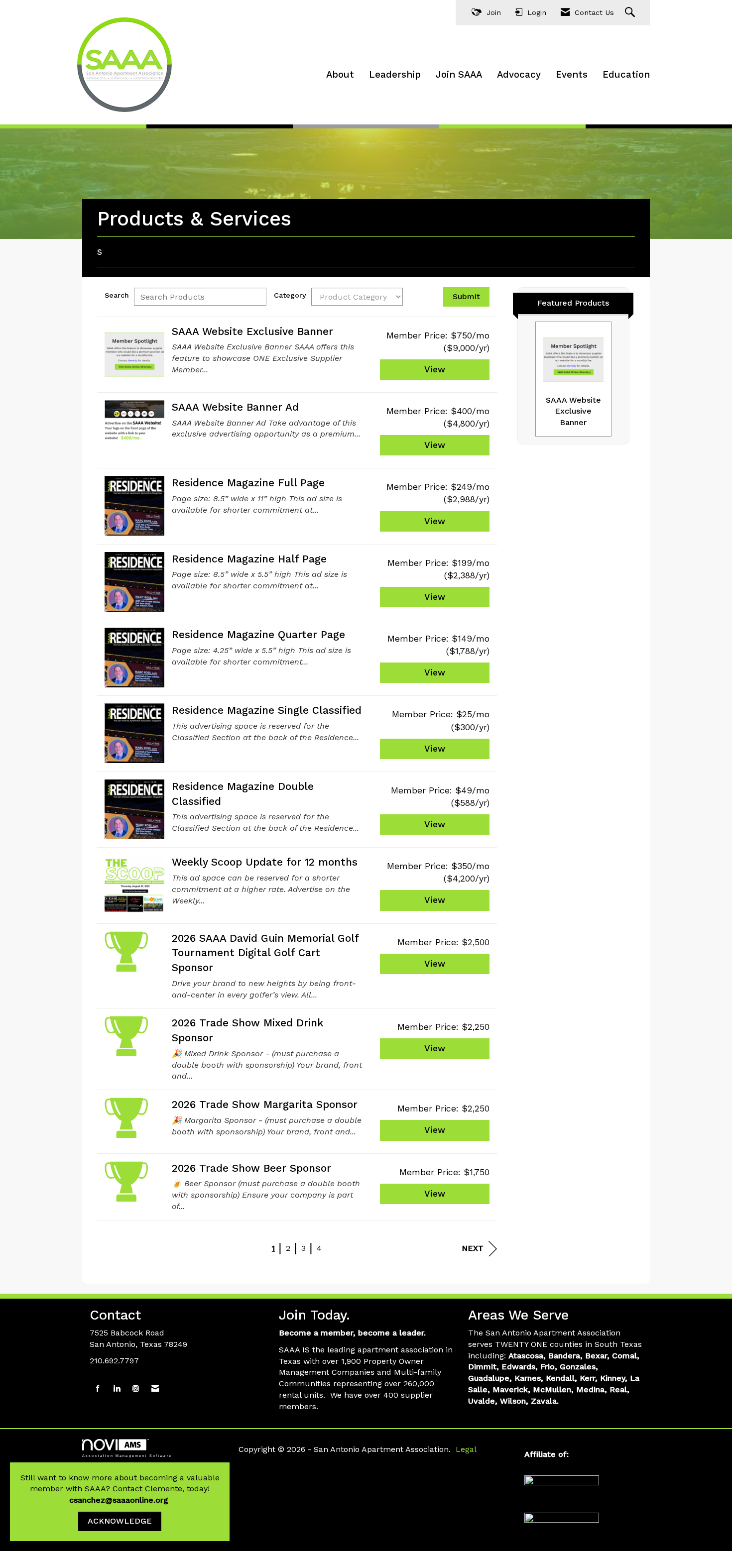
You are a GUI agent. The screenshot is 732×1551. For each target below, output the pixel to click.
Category (290, 295)
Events (572, 74)
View (434, 369)
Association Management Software (127, 1455)
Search (117, 295)
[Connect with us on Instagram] (135, 1389)
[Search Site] (631, 12)
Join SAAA (459, 74)
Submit (466, 296)
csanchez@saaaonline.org (120, 1500)
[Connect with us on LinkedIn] (117, 1389)
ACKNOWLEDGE (120, 1521)
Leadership (395, 74)
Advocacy (519, 74)
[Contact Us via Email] (155, 1389)
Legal (466, 1449)
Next (473, 1248)
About (340, 74)
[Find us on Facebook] (98, 1389)
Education (626, 74)
